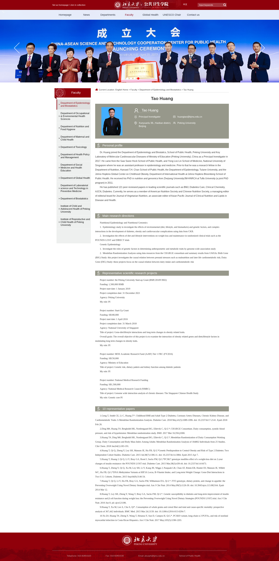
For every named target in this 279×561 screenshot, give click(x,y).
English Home (121, 90)
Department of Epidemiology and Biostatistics (160, 90)
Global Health (150, 14)
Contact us (193, 14)
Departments (107, 14)
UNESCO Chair (172, 14)
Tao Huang (188, 90)
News (86, 14)
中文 (185, 4)
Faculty (129, 14)
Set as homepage (60, 5)
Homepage (65, 14)
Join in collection (77, 5)
